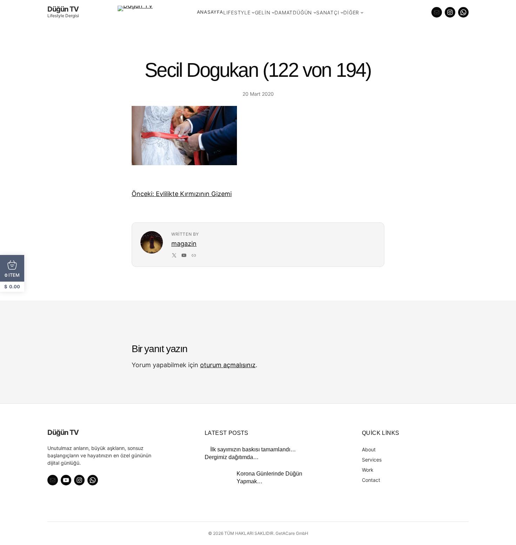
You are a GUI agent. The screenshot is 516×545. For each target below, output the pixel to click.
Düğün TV (63, 9)
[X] (174, 255)
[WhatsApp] (463, 12)
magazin (184, 243)
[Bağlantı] (194, 255)
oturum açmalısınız (228, 365)
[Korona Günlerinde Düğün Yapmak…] (218, 483)
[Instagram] (450, 12)
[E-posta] (436, 12)
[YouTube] (184, 255)
